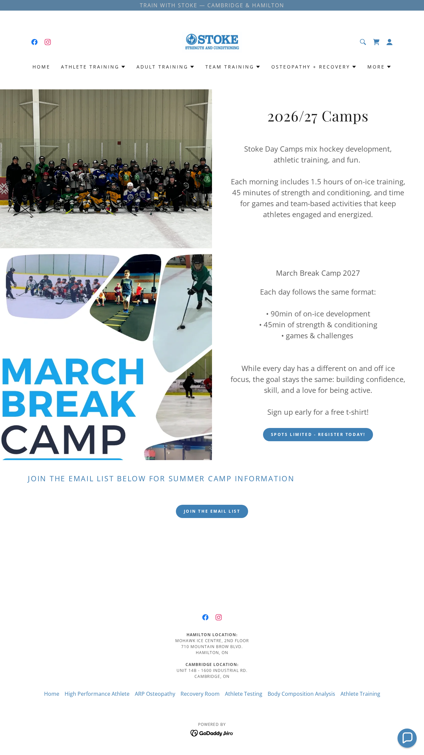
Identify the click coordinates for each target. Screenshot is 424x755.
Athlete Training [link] (360, 693)
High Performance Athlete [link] (97, 693)
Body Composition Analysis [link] (301, 693)
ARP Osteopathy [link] (155, 693)
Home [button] (51, 693)
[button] (389, 42)
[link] (34, 42)
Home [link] (41, 67)
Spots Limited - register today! (318, 434)
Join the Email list (212, 511)
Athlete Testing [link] (243, 693)
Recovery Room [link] (200, 693)
